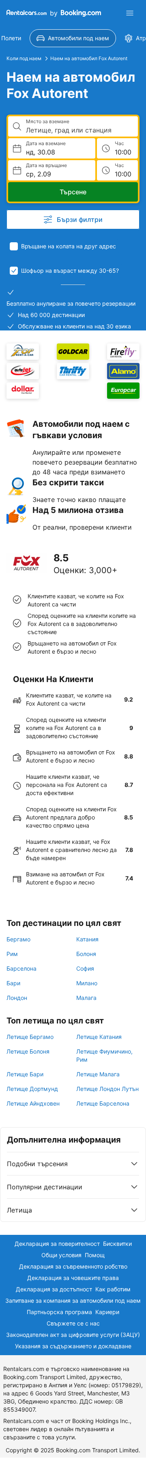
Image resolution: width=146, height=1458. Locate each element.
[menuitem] (73, 38)
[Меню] (130, 13)
